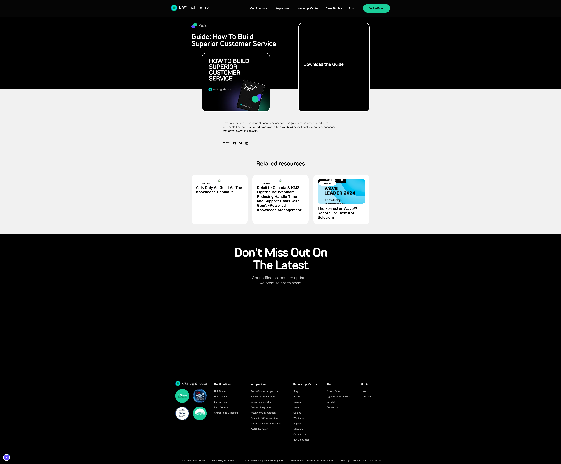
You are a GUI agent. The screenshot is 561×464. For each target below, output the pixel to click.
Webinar (206, 183)
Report (327, 183)
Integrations (281, 8)
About (352, 8)
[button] (234, 143)
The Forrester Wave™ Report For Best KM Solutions (337, 213)
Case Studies (334, 8)
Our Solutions (258, 8)
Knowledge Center (307, 8)
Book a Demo (376, 8)
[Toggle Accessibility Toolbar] (6, 457)
